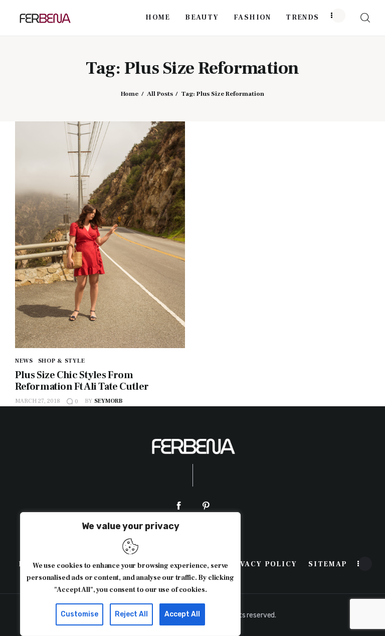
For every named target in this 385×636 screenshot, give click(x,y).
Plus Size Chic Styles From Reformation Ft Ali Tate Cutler (82, 381)
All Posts (160, 94)
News (24, 361)
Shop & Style (61, 361)
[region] (130, 574)
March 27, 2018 (37, 401)
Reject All (131, 614)
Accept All (182, 614)
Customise (79, 614)
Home (129, 94)
